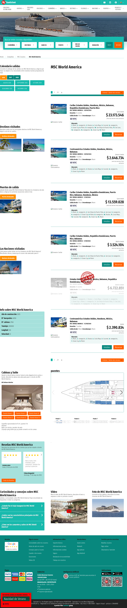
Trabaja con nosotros (59, 560)
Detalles (107, 134)
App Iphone (80, 550)
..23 (57, 92)
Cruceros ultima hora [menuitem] (7, 8)
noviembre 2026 (7, 89)
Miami (80, 116)
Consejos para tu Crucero (36, 550)
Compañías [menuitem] (51, 8)
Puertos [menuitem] (106, 8)
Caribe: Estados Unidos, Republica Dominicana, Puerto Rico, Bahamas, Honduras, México (93, 193)
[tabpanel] (22, 86)
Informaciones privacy (59, 546)
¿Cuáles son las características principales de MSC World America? (20, 516)
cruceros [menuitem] (40, 8)
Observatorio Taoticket (108, 550)
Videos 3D (32, 560)
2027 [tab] (10, 77)
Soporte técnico (58, 543)
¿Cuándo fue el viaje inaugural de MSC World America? (18, 507)
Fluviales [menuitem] (84, 8)
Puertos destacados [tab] (8, 197)
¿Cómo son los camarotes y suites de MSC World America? (19, 526)
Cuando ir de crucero (35, 553)
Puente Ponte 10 (34, 413)
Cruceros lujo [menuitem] (30, 8)
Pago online (104, 546)
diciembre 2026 (22, 89)
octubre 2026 (37, 83)
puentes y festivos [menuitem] (118, 8)
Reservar (118, 134)
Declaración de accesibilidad (61, 557)
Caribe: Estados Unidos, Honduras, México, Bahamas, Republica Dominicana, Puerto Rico (92, 106)
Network (79, 546)
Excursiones (32, 557)
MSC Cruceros (21, 57)
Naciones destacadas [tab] (8, 258)
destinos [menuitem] (73, 8)
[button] (41, 455)
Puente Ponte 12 (21, 418)
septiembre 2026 (22, 83)
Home (1, 57)
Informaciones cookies (59, 550)
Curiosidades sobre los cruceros (38, 543)
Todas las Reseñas (8, 480)
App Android (81, 553)
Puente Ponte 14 (35, 418)
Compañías (10, 57)
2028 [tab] (17, 77)
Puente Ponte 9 (20, 413)
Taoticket (66, 605)
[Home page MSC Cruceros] (73, 118)
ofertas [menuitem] (19, 8)
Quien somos (81, 543)
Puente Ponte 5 (7, 413)
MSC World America (76, 110)
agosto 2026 (7, 83)
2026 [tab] (3, 77)
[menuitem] (104, 2)
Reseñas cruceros (106, 543)
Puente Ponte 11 (8, 418)
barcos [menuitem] (62, 8)
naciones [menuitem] (95, 8)
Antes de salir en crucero (36, 546)
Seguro (55, 553)
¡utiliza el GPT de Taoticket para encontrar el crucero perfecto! (82, 576)
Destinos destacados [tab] (8, 136)
